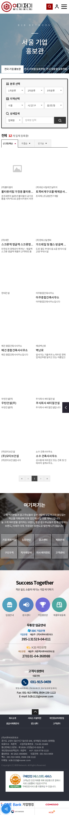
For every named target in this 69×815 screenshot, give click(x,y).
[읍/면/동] (53, 105)
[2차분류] (34, 90)
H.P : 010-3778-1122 (38, 750)
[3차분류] (53, 90)
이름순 (24, 143)
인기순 (41, 143)
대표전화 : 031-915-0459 (41, 754)
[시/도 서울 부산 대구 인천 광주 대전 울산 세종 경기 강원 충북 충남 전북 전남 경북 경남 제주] (15, 105)
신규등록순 (8, 143)
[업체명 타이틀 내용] (14, 120)
